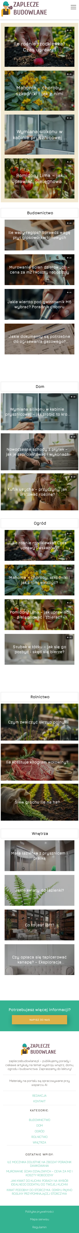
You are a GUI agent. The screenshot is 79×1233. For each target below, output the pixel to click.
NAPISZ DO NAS (39, 1019)
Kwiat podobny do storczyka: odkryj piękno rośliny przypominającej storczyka (39, 1191)
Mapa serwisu (39, 1219)
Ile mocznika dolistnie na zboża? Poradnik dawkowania (39, 1163)
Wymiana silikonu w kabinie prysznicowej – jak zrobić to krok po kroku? (39, 135)
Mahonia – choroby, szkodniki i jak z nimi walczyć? (39, 91)
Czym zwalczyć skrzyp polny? (37, 722)
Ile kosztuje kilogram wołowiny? (37, 762)
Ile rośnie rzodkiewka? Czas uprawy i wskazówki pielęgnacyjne (39, 47)
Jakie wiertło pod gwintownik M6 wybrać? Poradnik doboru (39, 304)
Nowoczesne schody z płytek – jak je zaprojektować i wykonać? (37, 451)
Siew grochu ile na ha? (37, 802)
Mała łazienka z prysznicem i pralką (39, 855)
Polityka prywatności (39, 1211)
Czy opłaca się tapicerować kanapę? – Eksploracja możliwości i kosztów (39, 960)
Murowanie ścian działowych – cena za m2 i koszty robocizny (39, 269)
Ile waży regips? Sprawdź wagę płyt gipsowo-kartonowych (39, 235)
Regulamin (39, 1227)
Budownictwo (40, 213)
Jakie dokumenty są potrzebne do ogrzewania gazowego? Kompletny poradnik (39, 339)
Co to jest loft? (39, 925)
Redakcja (39, 1095)
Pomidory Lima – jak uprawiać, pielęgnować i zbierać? (39, 178)
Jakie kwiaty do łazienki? (39, 890)
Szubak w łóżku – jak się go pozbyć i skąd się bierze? (39, 649)
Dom (40, 386)
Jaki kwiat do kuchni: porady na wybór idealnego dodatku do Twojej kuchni (39, 1182)
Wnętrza (40, 833)
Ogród (40, 523)
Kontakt (39, 1101)
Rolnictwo (39, 697)
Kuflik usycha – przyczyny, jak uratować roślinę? (37, 491)
